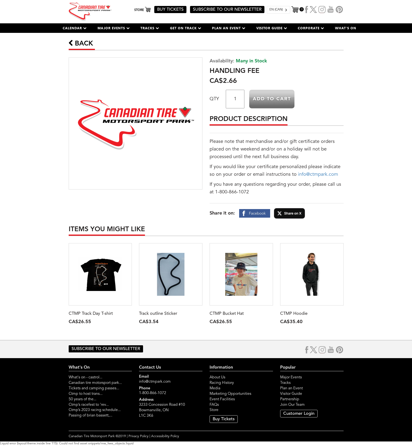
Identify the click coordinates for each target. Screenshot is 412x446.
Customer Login (298, 413)
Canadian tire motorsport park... (95, 383)
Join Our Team (292, 405)
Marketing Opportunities (230, 394)
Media (215, 388)
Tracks (285, 383)
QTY (214, 99)
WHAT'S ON (345, 28)
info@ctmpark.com (318, 174)
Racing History (222, 383)
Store (214, 410)
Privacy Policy (139, 436)
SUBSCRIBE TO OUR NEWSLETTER (227, 9)
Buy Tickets (224, 419)
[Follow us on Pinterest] (339, 9)
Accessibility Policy (165, 436)
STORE (139, 10)
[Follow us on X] (313, 9)
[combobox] (278, 10)
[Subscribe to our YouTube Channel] (330, 9)
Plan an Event (291, 388)
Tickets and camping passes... (94, 388)
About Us (217, 377)
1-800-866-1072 (152, 393)
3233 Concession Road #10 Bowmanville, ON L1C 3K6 (162, 410)
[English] (278, 9)
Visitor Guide (291, 394)
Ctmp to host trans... (86, 394)
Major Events (291, 377)
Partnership (289, 399)
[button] (74, 28)
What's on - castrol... (85, 377)
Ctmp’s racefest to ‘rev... (89, 405)
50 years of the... (82, 399)
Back (83, 43)
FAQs (214, 405)
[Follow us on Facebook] (307, 9)
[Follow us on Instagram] (322, 9)
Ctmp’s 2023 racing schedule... (95, 410)
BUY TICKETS (170, 9)
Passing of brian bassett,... (90, 415)
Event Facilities (222, 399)
